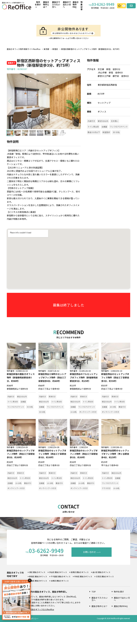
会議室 (104, 126)
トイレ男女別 (93, 126)
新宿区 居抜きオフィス (38, 576)
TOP (94, 591)
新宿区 (55, 49)
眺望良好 (106, 132)
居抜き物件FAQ (76, 4)
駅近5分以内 (103, 121)
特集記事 (82, 6)
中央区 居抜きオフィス (83, 576)
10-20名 (74, 412)
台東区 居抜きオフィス (60, 580)
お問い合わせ (89, 552)
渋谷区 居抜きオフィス (58, 572)
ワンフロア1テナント (119, 126)
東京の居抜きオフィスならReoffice (39, 609)
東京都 (46, 49)
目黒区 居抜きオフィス (80, 572)
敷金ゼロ (122, 407)
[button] (77, 101)
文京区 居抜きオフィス (105, 576)
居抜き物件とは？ (46, 4)
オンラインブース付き (88, 412)
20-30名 (113, 407)
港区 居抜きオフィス (37, 572)
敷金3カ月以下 (94, 132)
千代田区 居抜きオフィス (60, 576)
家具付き (52, 396)
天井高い (114, 121)
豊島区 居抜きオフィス (38, 580)
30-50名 (116, 132)
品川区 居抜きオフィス (101, 572)
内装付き (91, 121)
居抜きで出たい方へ (67, 4)
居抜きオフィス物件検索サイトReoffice (23, 49)
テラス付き (106, 488)
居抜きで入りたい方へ (56, 4)
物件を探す (119, 591)
